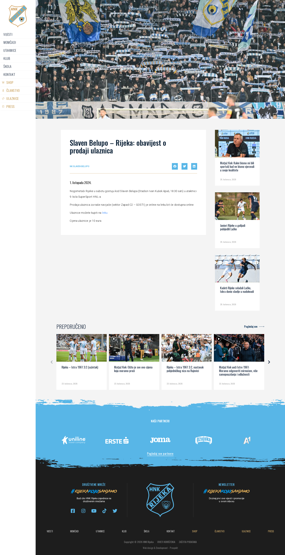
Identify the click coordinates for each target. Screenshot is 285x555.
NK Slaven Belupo (79, 166)
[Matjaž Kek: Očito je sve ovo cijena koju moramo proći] (134, 349)
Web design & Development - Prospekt (160, 548)
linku (105, 212)
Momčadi (9, 42)
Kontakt (9, 74)
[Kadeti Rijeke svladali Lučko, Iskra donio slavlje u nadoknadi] (237, 269)
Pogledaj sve (250, 326)
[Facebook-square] (73, 511)
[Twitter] (115, 511)
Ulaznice (12, 98)
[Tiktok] (104, 511)
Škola (7, 66)
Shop (9, 82)
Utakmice (9, 50)
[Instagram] (83, 511)
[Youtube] (94, 511)
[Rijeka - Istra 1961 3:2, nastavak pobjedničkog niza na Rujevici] (187, 349)
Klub (6, 58)
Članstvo (13, 90)
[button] (175, 166)
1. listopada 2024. (80, 182)
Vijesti (7, 34)
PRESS (10, 106)
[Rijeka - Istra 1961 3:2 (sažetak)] (81, 349)
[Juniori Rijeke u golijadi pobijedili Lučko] (237, 207)
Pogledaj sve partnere (160, 453)
